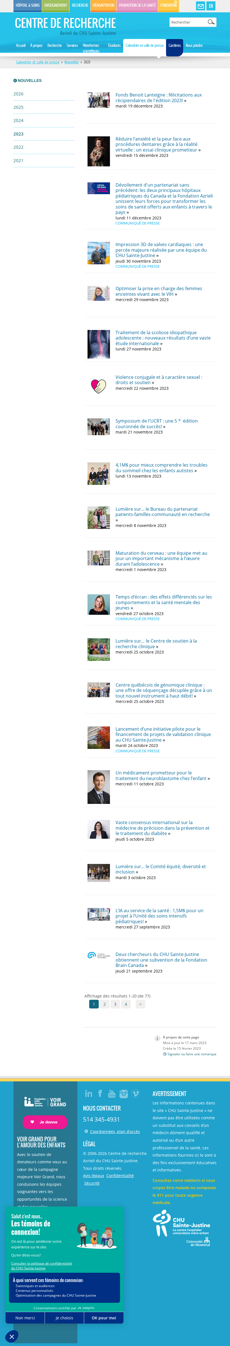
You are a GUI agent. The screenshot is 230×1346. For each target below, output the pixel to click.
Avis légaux (93, 1175)
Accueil (20, 45)
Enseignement (55, 5)
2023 (18, 134)
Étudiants (114, 45)
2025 (18, 107)
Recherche (80, 5)
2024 (18, 120)
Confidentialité (120, 1175)
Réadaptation (103, 5)
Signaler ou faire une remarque (192, 1054)
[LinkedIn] (88, 1093)
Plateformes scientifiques (91, 48)
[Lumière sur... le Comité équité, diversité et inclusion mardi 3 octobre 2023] (150, 893)
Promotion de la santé (137, 5)
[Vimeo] (135, 1093)
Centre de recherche (65, 22)
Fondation (168, 5)
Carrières (175, 45)
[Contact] (200, 6)
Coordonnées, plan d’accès (115, 1131)
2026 (18, 94)
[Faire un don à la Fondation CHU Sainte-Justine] (42, 1108)
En (211, 6)
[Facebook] (100, 1093)
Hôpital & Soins (28, 5)
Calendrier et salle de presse (145, 45)
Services (72, 45)
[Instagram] (124, 1093)
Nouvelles (72, 62)
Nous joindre (194, 45)
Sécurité (92, 1183)
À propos (36, 45)
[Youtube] (112, 1093)
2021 (18, 160)
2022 (18, 147)
